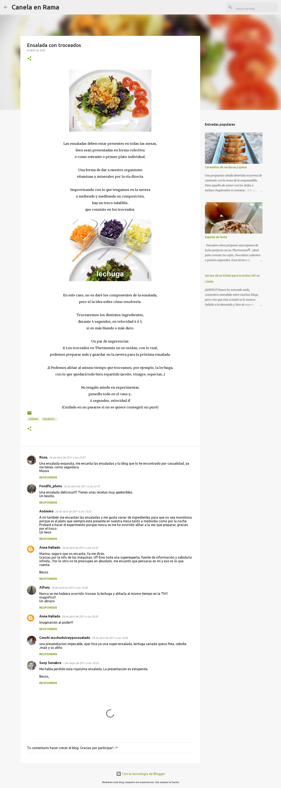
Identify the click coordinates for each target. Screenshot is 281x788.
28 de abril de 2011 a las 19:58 (69, 587)
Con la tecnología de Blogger (143, 774)
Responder (48, 477)
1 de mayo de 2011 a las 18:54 (81, 663)
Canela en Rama (35, 7)
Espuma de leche (216, 237)
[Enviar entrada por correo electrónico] (29, 414)
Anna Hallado (49, 547)
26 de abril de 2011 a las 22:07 (67, 457)
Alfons (44, 587)
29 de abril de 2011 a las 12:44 (110, 637)
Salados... (49, 419)
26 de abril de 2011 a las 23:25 (73, 511)
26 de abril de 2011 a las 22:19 (82, 486)
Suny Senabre (50, 663)
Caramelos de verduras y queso (226, 167)
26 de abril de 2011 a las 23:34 (80, 547)
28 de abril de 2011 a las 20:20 (80, 616)
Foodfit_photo (50, 486)
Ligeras (33, 419)
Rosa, (43, 457)
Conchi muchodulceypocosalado (64, 638)
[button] (29, 59)
